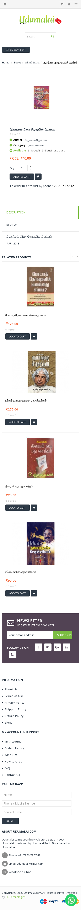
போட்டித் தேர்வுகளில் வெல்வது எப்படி (25, 315)
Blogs (8, 722)
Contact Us (12, 775)
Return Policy (14, 716)
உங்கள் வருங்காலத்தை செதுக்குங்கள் (26, 400)
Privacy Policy (15, 702)
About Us (11, 689)
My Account (13, 741)
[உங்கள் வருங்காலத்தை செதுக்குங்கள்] (40, 372)
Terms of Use (14, 696)
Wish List (11, 755)
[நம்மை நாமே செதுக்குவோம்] (40, 543)
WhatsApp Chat (20, 872)
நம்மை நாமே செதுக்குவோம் (20, 572)
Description (16, 212)
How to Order (14, 761)
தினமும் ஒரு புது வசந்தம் (19, 486)
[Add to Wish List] (34, 336)
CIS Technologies (15, 897)
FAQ (7, 768)
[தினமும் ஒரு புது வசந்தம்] (40, 458)
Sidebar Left (17, 49)
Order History (14, 748)
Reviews (12, 225)
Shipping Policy (16, 709)
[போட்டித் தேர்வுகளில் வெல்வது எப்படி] (40, 286)
